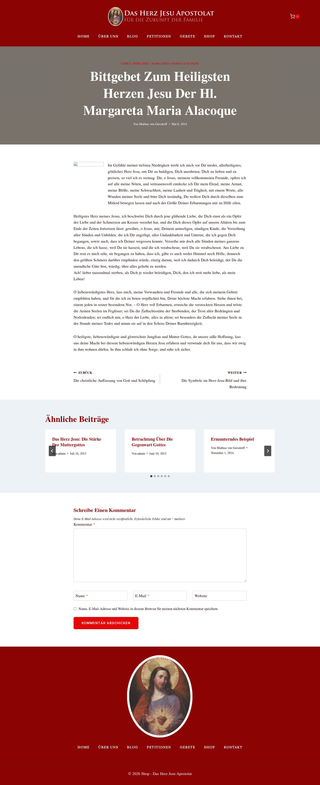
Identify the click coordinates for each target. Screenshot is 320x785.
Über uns (108, 36)
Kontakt (233, 36)
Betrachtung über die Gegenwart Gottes (152, 442)
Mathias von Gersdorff (153, 124)
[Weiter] (267, 451)
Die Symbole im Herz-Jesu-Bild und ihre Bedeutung (214, 379)
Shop (209, 36)
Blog (132, 36)
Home (83, 36)
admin (62, 453)
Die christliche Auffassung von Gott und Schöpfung (114, 376)
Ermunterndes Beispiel (232, 439)
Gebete (187, 36)
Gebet (126, 63)
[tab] (151, 476)
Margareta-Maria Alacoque (175, 63)
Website (201, 595)
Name (82, 595)
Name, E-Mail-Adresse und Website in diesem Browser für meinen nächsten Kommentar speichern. (148, 609)
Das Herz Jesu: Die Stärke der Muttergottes (76, 442)
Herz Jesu (141, 63)
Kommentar (84, 524)
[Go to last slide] (52, 451)
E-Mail (142, 595)
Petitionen (159, 36)
